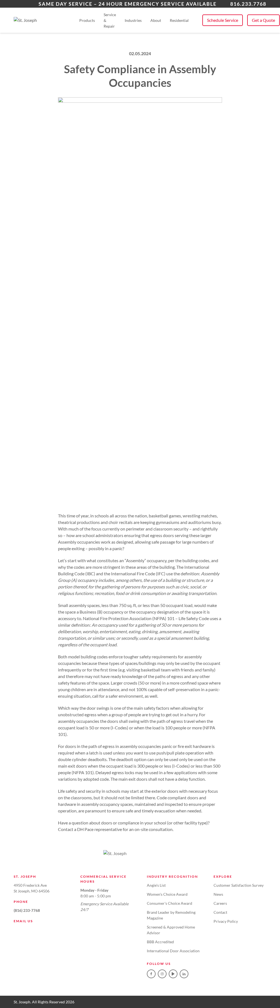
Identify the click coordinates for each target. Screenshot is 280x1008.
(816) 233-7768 (27, 910)
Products (87, 20)
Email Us (23, 921)
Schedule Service (222, 20)
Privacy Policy (226, 921)
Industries (133, 20)
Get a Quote (263, 20)
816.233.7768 (248, 4)
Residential (179, 20)
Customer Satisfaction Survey (239, 885)
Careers (220, 903)
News (218, 894)
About (155, 20)
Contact (220, 912)
